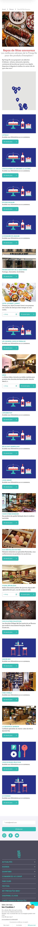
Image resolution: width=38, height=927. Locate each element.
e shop (6, 314)
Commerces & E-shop (12, 876)
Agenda (5, 867)
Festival (6, 886)
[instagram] (4, 835)
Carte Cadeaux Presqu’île (14, 900)
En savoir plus (8, 142)
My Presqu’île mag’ (11, 891)
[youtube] (17, 835)
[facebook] (10, 835)
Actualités (7, 862)
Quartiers (7, 872)
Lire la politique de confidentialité (10, 919)
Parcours (6, 881)
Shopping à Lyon (10, 896)
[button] (19, 89)
